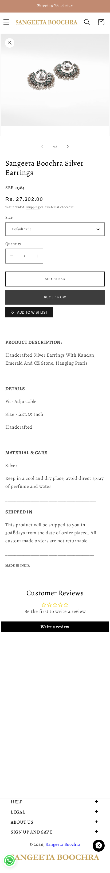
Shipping (33, 207)
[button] (87, 22)
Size (9, 217)
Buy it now (55, 297)
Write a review (55, 627)
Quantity (13, 243)
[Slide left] (42, 146)
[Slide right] (68, 146)
